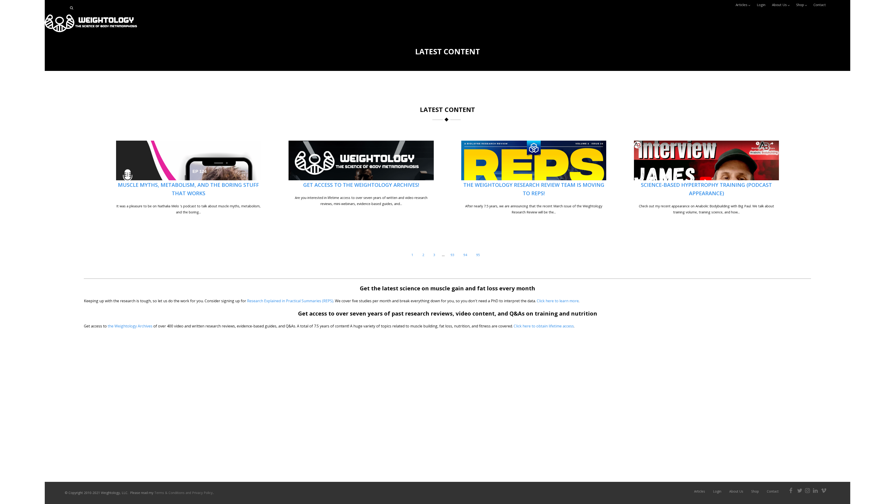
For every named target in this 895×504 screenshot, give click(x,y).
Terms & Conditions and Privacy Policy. (183, 492)
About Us (779, 4)
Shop (800, 4)
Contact (819, 4)
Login (761, 4)
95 (478, 255)
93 (452, 255)
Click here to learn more (558, 300)
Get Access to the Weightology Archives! (361, 184)
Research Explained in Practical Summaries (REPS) (290, 300)
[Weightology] (91, 33)
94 (465, 255)
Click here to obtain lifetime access (544, 326)
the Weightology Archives (130, 326)
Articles (741, 4)
